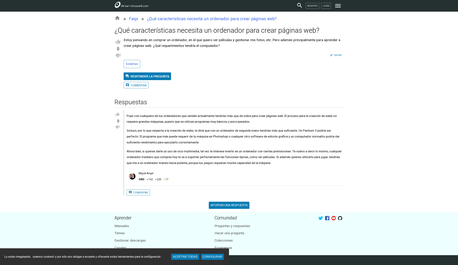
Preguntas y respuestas (232, 226)
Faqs (133, 18)
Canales (120, 248)
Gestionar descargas (130, 240)
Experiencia (223, 248)
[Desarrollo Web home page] (131, 5)
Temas (119, 233)
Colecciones (224, 240)
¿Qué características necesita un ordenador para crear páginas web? (212, 18)
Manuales (121, 226)
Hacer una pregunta (229, 233)
